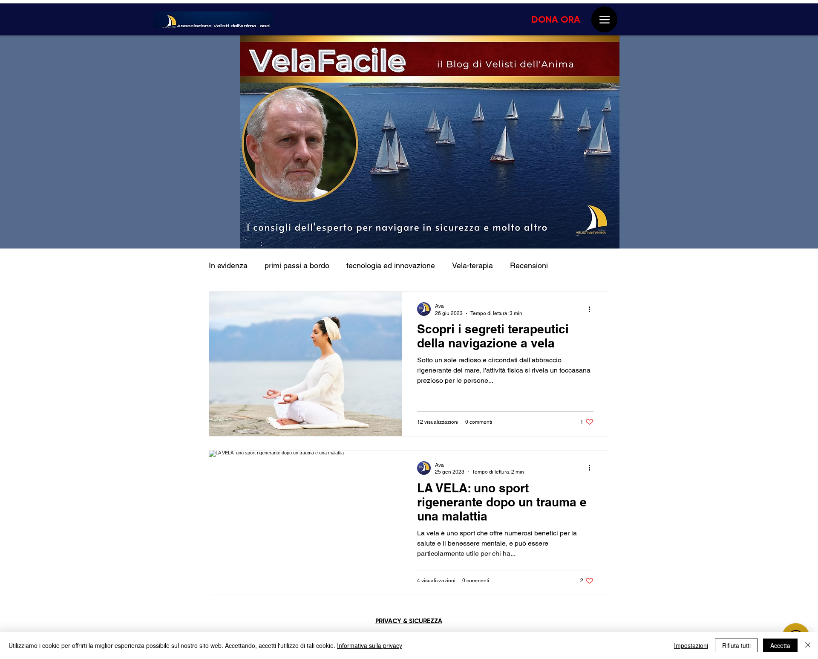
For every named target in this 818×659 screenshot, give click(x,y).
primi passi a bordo (297, 265)
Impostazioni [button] (691, 645)
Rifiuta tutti (736, 645)
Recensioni (529, 265)
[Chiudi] (808, 645)
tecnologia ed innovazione (390, 265)
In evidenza (228, 265)
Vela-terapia (472, 265)
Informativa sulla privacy (369, 645)
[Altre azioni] (592, 309)
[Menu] (604, 19)
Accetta (780, 645)
